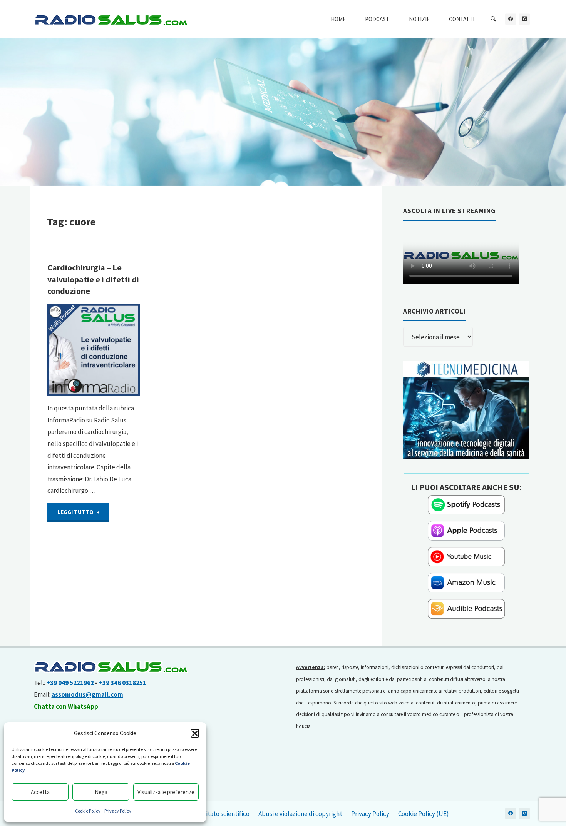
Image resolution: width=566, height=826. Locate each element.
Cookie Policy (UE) (423, 813)
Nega (101, 792)
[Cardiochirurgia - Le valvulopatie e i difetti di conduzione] (93, 350)
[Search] (493, 19)
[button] (195, 733)
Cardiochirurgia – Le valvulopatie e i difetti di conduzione (93, 279)
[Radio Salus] (111, 19)
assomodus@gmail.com (87, 694)
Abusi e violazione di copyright (300, 813)
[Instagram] (524, 19)
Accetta (40, 792)
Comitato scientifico (222, 813)
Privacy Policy (117, 811)
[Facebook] (510, 19)
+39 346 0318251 (122, 683)
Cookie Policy (87, 811)
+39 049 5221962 (70, 683)
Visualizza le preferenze (165, 792)
